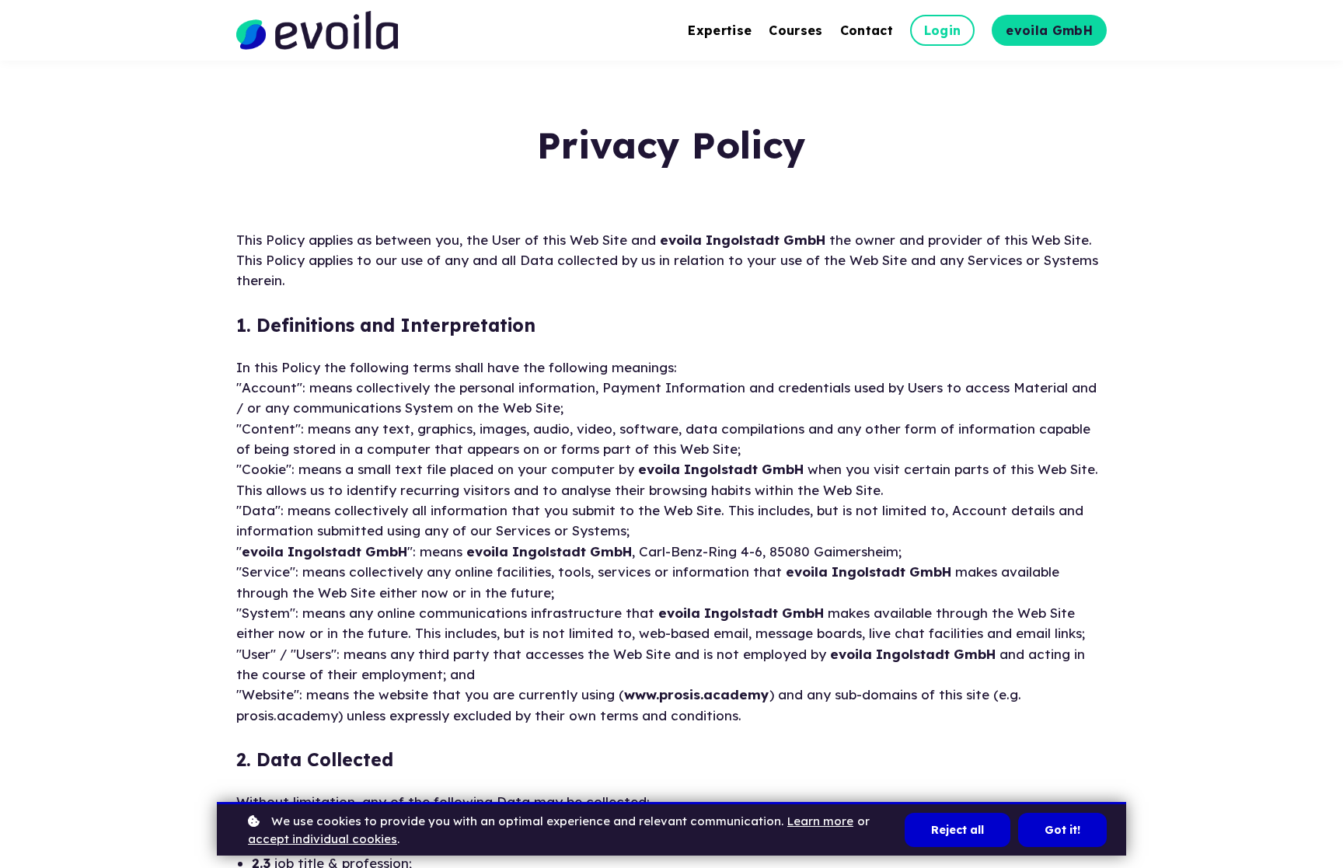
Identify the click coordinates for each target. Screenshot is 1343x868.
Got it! (1062, 830)
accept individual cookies (322, 838)
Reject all (957, 830)
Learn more (820, 821)
